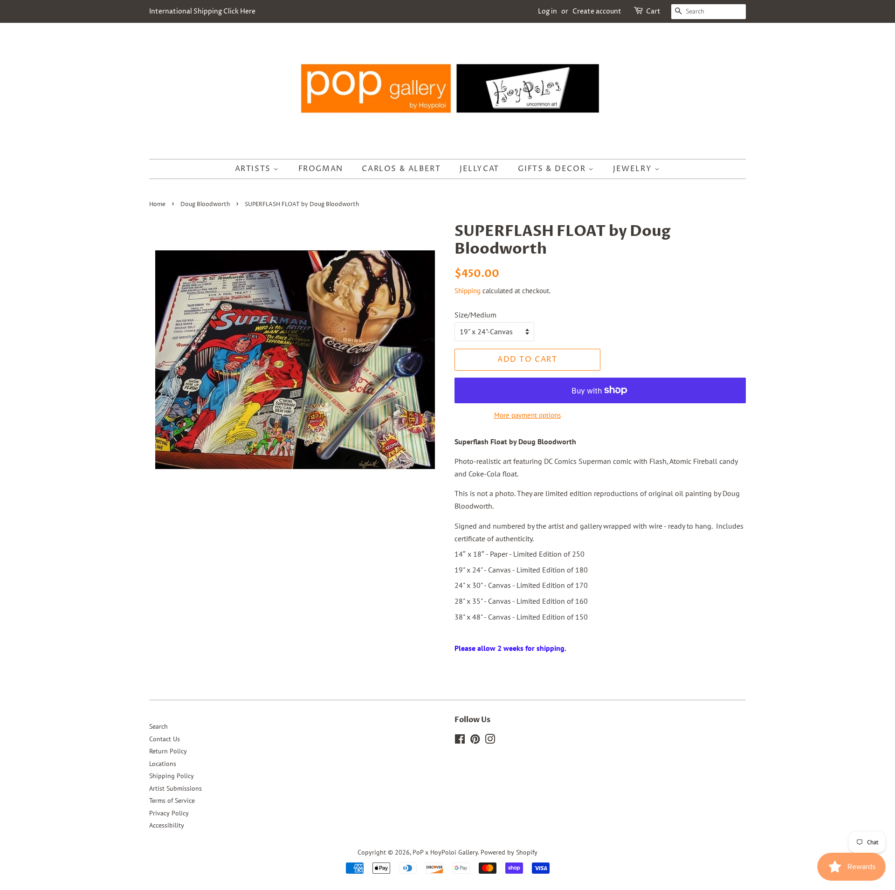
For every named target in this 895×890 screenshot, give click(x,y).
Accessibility (166, 825)
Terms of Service (172, 800)
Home (157, 204)
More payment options (527, 415)
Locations (162, 763)
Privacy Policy (169, 813)
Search (158, 726)
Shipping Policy (171, 776)
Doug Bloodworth (205, 204)
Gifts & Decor (553, 169)
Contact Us (164, 739)
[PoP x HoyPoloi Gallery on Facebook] (459, 741)
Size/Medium (475, 314)
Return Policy (168, 751)
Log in (547, 11)
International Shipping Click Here (202, 11)
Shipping (467, 290)
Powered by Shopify (509, 852)
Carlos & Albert (401, 169)
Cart (653, 11)
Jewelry (633, 169)
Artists (254, 169)
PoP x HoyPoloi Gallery (445, 852)
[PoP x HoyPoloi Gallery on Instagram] (490, 741)
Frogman (320, 169)
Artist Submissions (175, 788)
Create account (596, 11)
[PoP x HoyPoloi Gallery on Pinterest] (475, 741)
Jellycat (479, 169)
